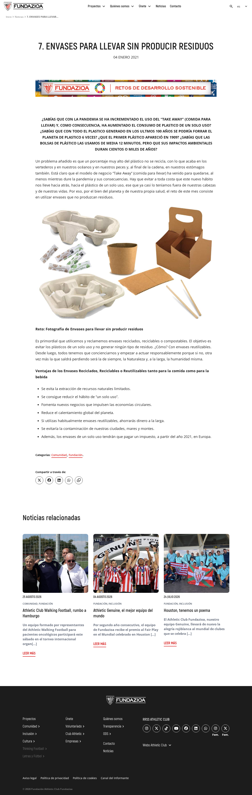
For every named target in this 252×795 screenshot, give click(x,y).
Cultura (29, 741)
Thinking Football (35, 749)
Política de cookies (85, 778)
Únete (145, 6)
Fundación (75, 455)
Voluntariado (76, 726)
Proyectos (97, 6)
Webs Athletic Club (157, 745)
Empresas (74, 741)
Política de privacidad (55, 778)
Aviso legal (30, 778)
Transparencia (114, 726)
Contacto (175, 6)
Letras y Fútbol (34, 756)
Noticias (161, 6)
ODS (107, 734)
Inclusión (30, 734)
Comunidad (59, 455)
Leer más (29, 653)
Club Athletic (76, 734)
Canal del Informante (115, 778)
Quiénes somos (122, 6)
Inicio (9, 16)
